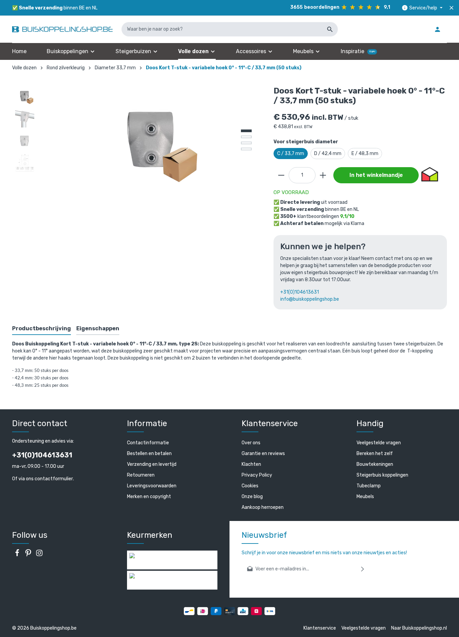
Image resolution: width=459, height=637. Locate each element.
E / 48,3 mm (364, 153)
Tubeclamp (369, 486)
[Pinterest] (29, 555)
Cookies (250, 486)
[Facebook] (17, 555)
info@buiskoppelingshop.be (309, 299)
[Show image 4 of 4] (246, 149)
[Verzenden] (362, 569)
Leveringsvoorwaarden (151, 486)
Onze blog (252, 496)
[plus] (323, 175)
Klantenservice (319, 628)
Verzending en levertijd (151, 464)
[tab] (41, 329)
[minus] (281, 175)
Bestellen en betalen (149, 453)
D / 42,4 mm (327, 153)
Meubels (365, 496)
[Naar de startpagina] (62, 29)
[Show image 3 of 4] (246, 143)
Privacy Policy (257, 475)
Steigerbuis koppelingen (382, 475)
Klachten (251, 464)
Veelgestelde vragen (379, 443)
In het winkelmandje (376, 175)
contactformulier (54, 479)
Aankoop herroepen (263, 507)
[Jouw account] (437, 29)
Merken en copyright (149, 496)
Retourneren (141, 475)
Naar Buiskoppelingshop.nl (419, 628)
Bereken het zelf (375, 453)
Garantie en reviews (263, 453)
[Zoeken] (330, 29)
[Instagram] (39, 555)
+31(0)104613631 (299, 292)
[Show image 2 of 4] (246, 137)
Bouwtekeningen (375, 464)
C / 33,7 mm (290, 153)
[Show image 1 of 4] (246, 130)
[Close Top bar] (451, 8)
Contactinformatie (148, 443)
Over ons (251, 443)
